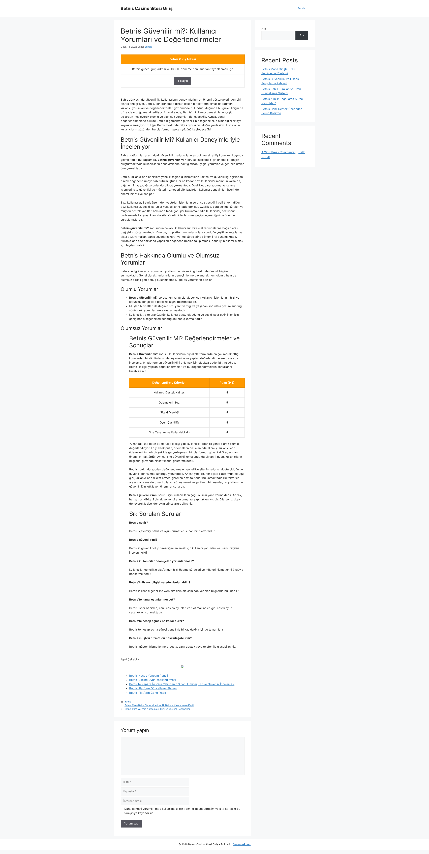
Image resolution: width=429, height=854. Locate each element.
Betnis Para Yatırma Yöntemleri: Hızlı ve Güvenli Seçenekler (157, 708)
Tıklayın (183, 80)
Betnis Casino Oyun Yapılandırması (152, 679)
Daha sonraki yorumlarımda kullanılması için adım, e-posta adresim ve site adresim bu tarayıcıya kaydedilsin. (182, 811)
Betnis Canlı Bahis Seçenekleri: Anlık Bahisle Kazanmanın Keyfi (159, 705)
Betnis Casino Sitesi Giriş (147, 8)
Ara (263, 29)
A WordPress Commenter (278, 152)
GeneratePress (242, 844)
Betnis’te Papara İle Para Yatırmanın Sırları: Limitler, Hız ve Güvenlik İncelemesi (181, 684)
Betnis (301, 8)
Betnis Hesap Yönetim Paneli (148, 675)
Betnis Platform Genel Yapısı (148, 692)
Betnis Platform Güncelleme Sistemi (153, 688)
